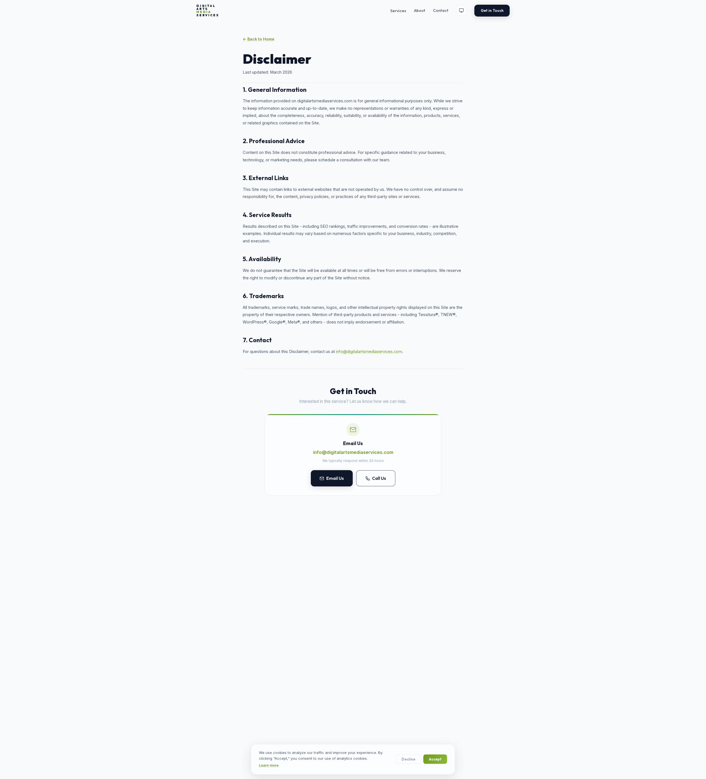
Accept (435, 759)
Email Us (335, 478)
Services (398, 10)
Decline (408, 759)
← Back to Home (258, 39)
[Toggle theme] (461, 10)
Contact (440, 10)
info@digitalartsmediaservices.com (369, 351)
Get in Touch (492, 10)
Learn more (269, 765)
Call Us (379, 478)
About (419, 10)
